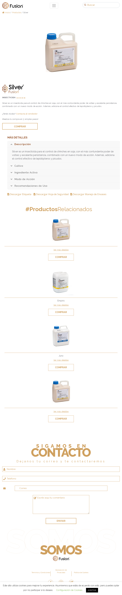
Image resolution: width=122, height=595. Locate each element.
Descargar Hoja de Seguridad (52, 194)
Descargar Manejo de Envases (89, 194)
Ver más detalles (61, 250)
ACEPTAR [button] (92, 590)
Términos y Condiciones (41, 572)
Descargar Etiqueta (21, 194)
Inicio (7, 12)
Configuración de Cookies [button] (69, 590)
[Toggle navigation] (54, 6)
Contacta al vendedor (26, 114)
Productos (16, 12)
